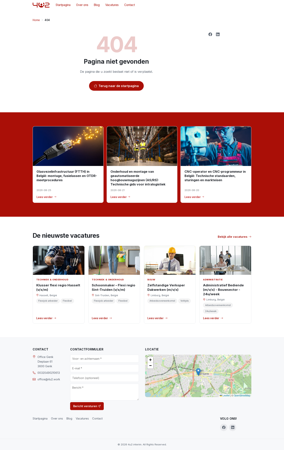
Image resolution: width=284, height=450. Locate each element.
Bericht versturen (85, 406)
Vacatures (112, 5)
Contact (129, 5)
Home (36, 20)
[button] (198, 372)
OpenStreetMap (242, 395)
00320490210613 (48, 373)
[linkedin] (232, 427)
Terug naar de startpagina (119, 86)
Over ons (82, 5)
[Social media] (210, 34)
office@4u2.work (48, 379)
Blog (97, 5)
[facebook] (223, 427)
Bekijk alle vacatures (232, 237)
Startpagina (63, 5)
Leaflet (226, 395)
